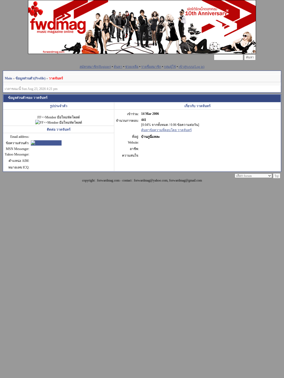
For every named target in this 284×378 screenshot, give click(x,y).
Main (8, 78)
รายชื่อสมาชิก (151, 67)
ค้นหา (118, 67)
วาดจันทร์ (56, 78)
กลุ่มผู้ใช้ (170, 67)
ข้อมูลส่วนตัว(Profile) (30, 78)
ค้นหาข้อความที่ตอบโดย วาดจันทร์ (166, 130)
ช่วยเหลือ (131, 67)
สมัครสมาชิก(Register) (95, 67)
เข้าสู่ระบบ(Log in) (191, 67)
